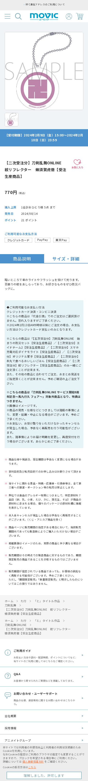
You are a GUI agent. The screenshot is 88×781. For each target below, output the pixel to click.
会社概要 (10, 716)
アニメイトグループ (18, 740)
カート (79, 16)
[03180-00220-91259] (11, 119)
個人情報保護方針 (33, 761)
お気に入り (77, 167)
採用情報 (10, 728)
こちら (32, 767)
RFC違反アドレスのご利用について (45, 4)
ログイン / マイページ (69, 16)
